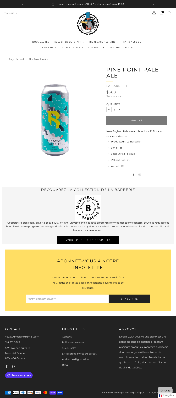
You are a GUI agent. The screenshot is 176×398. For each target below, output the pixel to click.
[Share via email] (140, 174)
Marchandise (71, 47)
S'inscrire (129, 298)
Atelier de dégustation (75, 359)
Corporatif (96, 47)
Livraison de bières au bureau (79, 353)
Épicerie (48, 47)
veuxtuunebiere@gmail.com (22, 336)
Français (9, 13)
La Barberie (117, 85)
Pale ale (130, 153)
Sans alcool (132, 42)
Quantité (113, 104)
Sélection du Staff (67, 42)
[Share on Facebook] (134, 174)
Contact (67, 336)
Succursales (69, 348)
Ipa (120, 147)
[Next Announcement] (153, 4)
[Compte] (154, 13)
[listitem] (88, 4)
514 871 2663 (12, 342)
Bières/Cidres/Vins (102, 42)
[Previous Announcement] (22, 4)
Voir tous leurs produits (88, 240)
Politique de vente (73, 342)
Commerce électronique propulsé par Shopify (122, 392)
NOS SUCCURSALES (121, 47)
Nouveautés (40, 42)
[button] (167, 395)
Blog (65, 365)
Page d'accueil (16, 59)
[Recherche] (169, 13)
